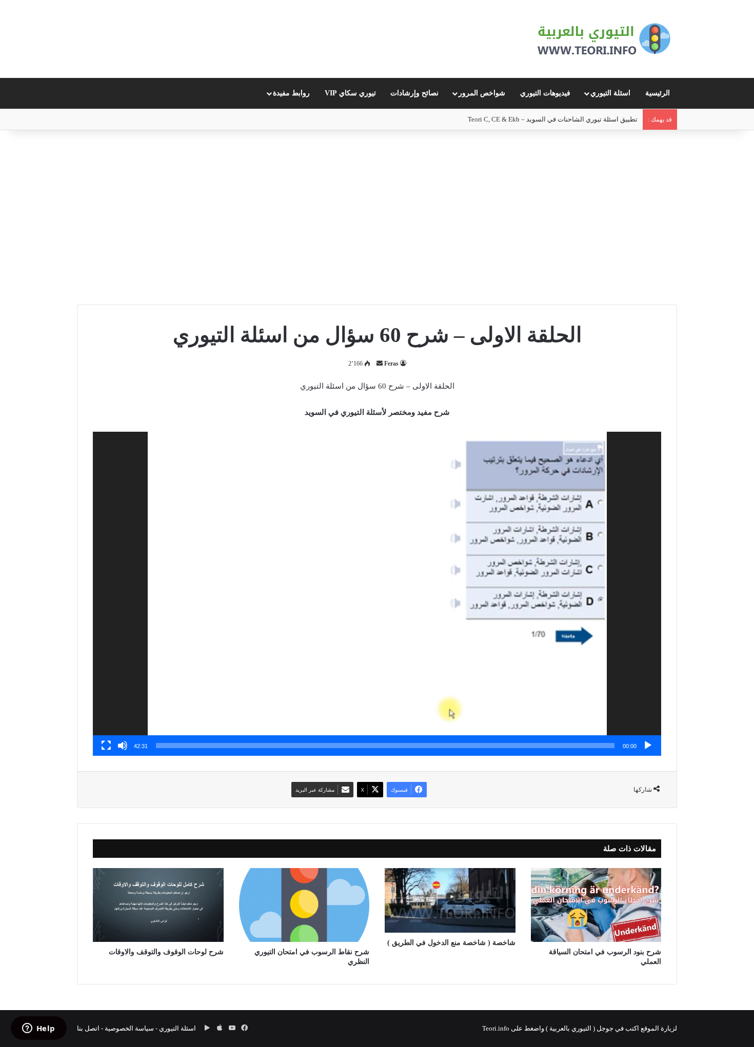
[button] (377, 593)
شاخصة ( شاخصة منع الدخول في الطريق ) (451, 943)
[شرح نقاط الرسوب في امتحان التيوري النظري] (304, 905)
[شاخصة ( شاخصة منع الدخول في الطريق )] (450, 900)
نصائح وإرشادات (414, 93)
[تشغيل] (648, 745)
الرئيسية (657, 93)
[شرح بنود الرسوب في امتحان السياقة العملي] (596, 905)
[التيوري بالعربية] (604, 39)
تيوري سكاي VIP (350, 93)
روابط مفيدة (291, 93)
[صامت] (122, 745)
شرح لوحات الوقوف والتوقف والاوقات (166, 952)
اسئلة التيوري (610, 93)
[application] (377, 594)
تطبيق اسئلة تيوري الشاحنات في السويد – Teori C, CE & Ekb (553, 119)
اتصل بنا (88, 1028)
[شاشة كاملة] (106, 745)
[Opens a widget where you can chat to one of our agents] (38, 1029)
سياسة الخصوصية (129, 1028)
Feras (391, 363)
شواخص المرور (482, 93)
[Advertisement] (377, 217)
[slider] (385, 745)
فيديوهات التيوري (545, 93)
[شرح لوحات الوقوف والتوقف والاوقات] (158, 905)
